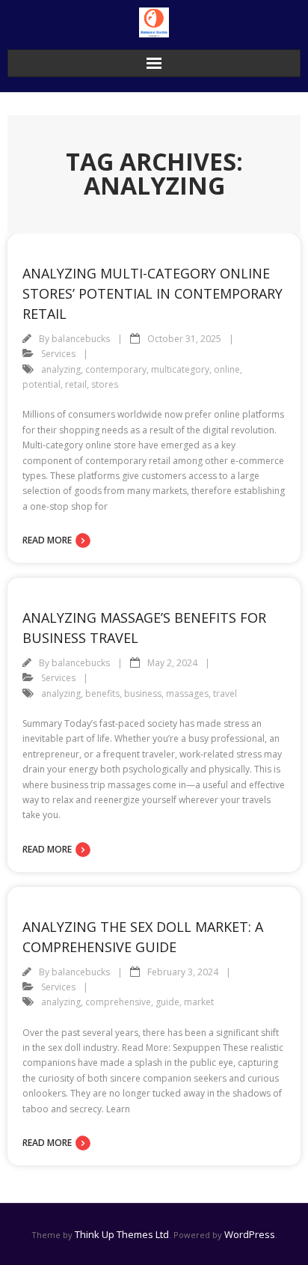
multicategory (180, 369)
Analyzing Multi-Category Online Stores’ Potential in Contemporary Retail (152, 293)
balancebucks (81, 338)
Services (58, 353)
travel (225, 693)
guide (167, 1002)
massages (187, 693)
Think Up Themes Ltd (122, 1234)
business (142, 693)
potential (41, 384)
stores (104, 384)
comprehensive (118, 1002)
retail (76, 384)
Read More (47, 540)
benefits (102, 693)
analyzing (61, 369)
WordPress (249, 1234)
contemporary (116, 369)
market (199, 1002)
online (227, 369)
